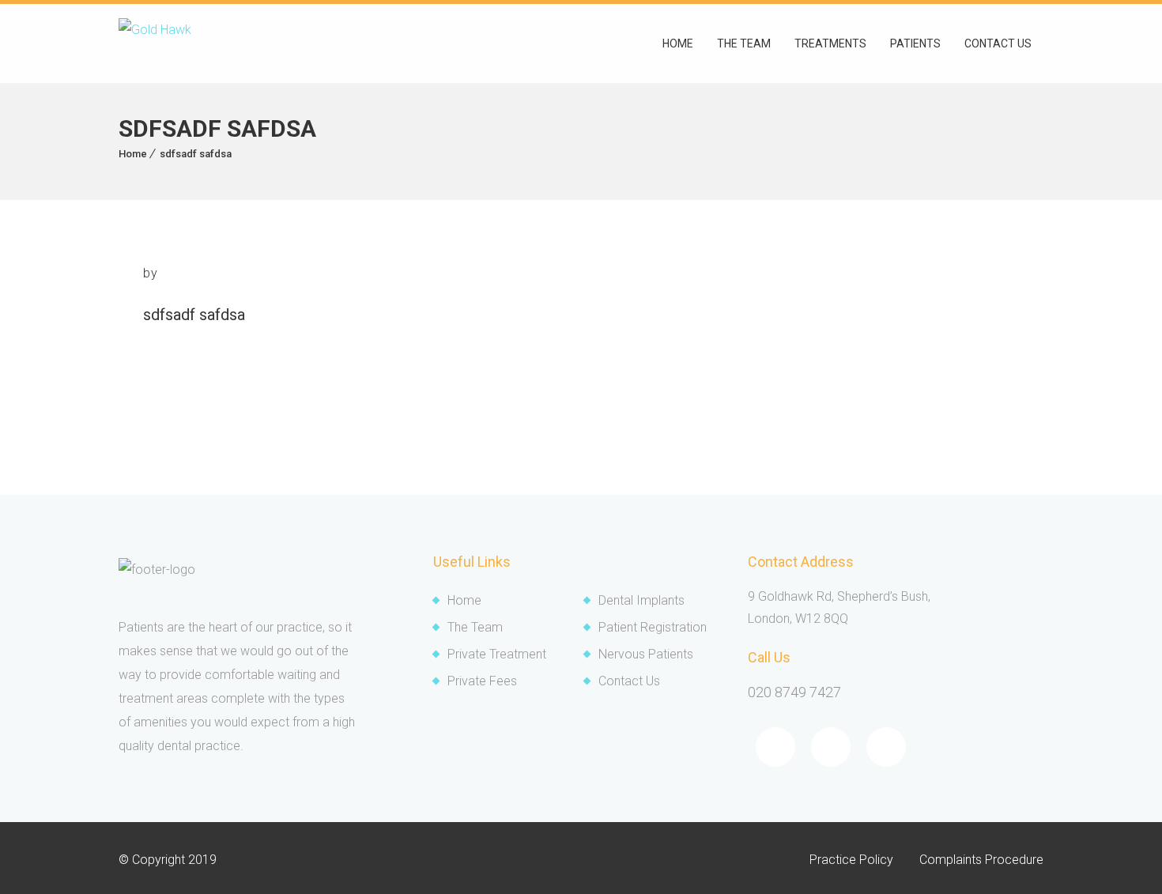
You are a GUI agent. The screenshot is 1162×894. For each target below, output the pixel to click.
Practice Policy (851, 859)
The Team (744, 43)
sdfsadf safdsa (196, 154)
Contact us (998, 43)
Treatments (830, 43)
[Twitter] (831, 747)
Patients (915, 43)
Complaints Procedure (981, 859)
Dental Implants (641, 600)
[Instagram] (886, 747)
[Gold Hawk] (155, 44)
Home (677, 43)
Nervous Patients (645, 654)
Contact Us (629, 680)
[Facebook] (775, 747)
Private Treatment (496, 654)
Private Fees (482, 680)
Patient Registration (652, 627)
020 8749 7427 (794, 692)
